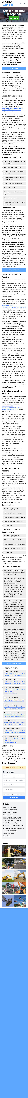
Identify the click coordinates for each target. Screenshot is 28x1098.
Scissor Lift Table (8, 815)
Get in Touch (6, 836)
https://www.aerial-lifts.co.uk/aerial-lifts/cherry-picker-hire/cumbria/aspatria (14, 740)
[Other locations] (20, 3)
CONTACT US (14, 68)
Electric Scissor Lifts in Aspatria (12, 817)
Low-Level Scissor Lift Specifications (13, 828)
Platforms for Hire (8, 833)
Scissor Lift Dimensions (10, 810)
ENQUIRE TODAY (14, 270)
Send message (14, 797)
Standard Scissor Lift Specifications (13, 825)
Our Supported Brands (10, 831)
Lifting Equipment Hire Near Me (12, 820)
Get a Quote (14, 18)
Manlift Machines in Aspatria (11, 823)
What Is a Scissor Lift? (9, 807)
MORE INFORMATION (14, 663)
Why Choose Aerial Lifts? (10, 812)
